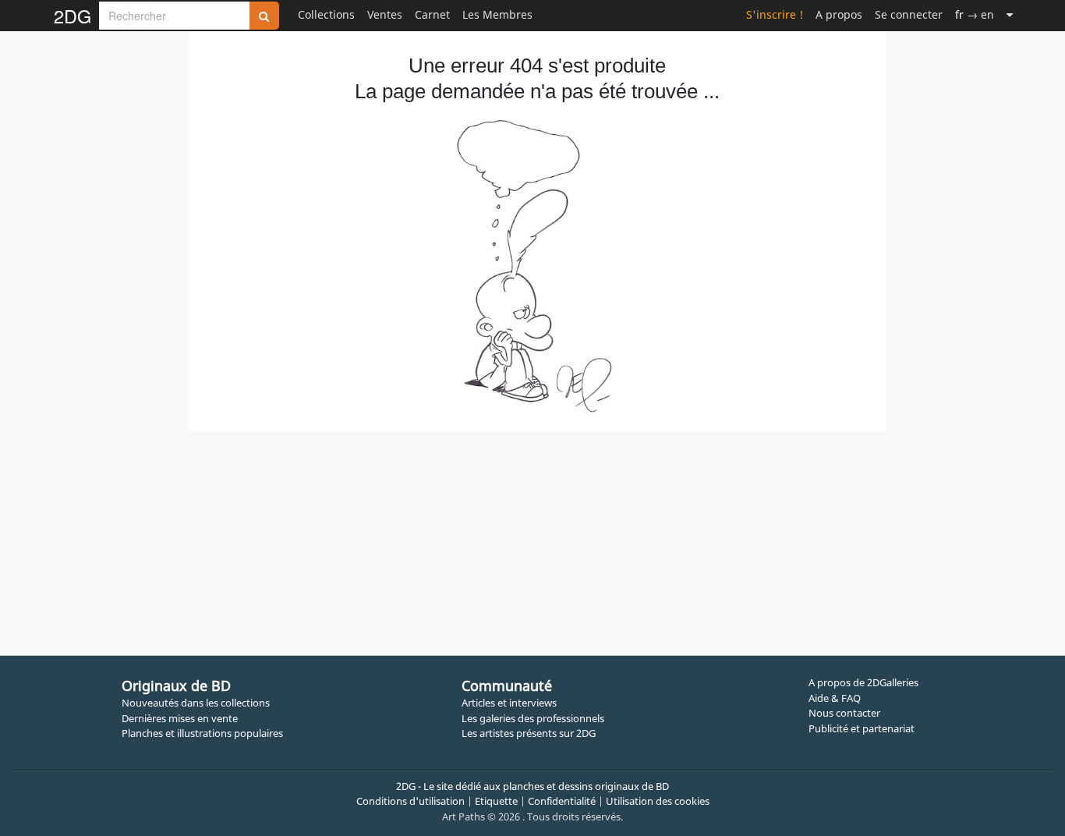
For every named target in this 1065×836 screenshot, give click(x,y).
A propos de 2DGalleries (863, 682)
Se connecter (909, 14)
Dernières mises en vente (180, 718)
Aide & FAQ (834, 698)
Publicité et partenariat (861, 728)
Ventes (384, 14)
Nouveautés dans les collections (196, 703)
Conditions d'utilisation (410, 801)
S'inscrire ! (774, 14)
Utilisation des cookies (657, 801)
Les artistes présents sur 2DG (529, 733)
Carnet (432, 14)
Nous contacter (844, 713)
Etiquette (496, 801)
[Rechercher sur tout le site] (264, 16)
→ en (974, 14)
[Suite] (1009, 14)
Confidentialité (562, 801)
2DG (72, 15)
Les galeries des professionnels (533, 718)
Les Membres (497, 14)
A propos (839, 14)
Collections (326, 14)
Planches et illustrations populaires (202, 733)
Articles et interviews (509, 703)
